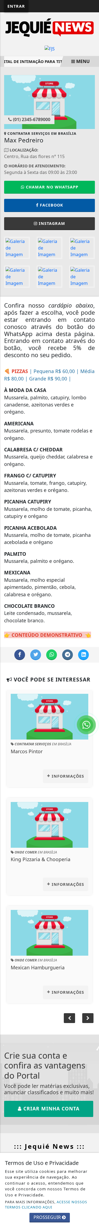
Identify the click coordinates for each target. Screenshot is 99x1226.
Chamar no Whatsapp (51, 191)
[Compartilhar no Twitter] (35, 659)
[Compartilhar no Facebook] (19, 659)
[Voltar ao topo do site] (90, 674)
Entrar (16, 6)
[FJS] (50, 48)
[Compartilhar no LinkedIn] (83, 659)
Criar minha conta (50, 1112)
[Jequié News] (49, 27)
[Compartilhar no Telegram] (67, 659)
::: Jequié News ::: (49, 1150)
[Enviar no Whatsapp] (51, 659)
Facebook (51, 209)
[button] (88, 1022)
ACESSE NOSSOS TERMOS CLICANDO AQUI (46, 1204)
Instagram (52, 227)
